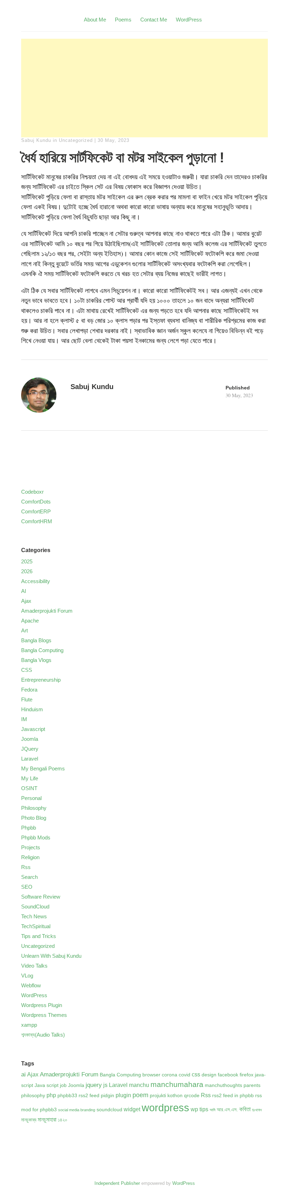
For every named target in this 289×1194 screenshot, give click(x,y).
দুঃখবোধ (257, 1110)
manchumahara (176, 1084)
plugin (123, 1095)
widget (132, 1109)
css (196, 1074)
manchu (139, 1085)
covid (184, 1074)
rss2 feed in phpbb (233, 1095)
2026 (26, 571)
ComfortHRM (36, 521)
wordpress (165, 1107)
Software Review (40, 897)
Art (24, 630)
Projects (30, 847)
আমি (212, 1110)
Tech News (34, 916)
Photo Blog (33, 818)
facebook (228, 1074)
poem (140, 1095)
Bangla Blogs (36, 640)
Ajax (26, 601)
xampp (29, 1025)
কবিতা (245, 1109)
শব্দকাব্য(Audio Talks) (43, 1035)
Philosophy (34, 808)
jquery (94, 1084)
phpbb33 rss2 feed (78, 1095)
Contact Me (153, 20)
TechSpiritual (35, 926)
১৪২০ (62, 1120)
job (63, 1085)
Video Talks (34, 966)
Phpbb (28, 828)
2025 (26, 561)
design (209, 1074)
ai (23, 1074)
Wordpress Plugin (41, 1005)
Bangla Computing (42, 650)
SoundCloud (35, 906)
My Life (29, 778)
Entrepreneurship (41, 680)
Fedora (29, 690)
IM (24, 719)
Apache (30, 621)
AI (23, 591)
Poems (123, 20)
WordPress (189, 20)
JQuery (29, 749)
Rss (26, 867)
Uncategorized (76, 140)
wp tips (199, 1109)
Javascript (33, 729)
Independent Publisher (117, 1183)
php (51, 1095)
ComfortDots (36, 502)
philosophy (33, 1095)
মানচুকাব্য (28, 1120)
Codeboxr (32, 492)
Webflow (31, 985)
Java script (47, 1085)
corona (169, 1074)
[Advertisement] (144, 88)
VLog (27, 976)
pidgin (107, 1095)
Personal (31, 798)
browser (151, 1074)
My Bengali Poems (43, 768)
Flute (26, 699)
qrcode (191, 1095)
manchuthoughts (223, 1085)
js (105, 1085)
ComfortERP (36, 511)
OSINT (29, 788)
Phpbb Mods (35, 837)
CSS (26, 670)
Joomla (29, 739)
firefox (246, 1074)
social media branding (76, 1110)
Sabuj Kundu (36, 140)
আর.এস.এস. (227, 1109)
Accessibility (35, 581)
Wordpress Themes (44, 1015)
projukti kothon (166, 1095)
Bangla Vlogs (36, 660)
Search (29, 877)
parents (252, 1085)
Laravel (29, 759)
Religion (30, 857)
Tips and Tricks (38, 936)
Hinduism (32, 709)
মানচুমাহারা (47, 1120)
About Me (95, 20)
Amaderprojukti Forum (47, 611)
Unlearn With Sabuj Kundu (51, 956)
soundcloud (109, 1109)
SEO (26, 887)
